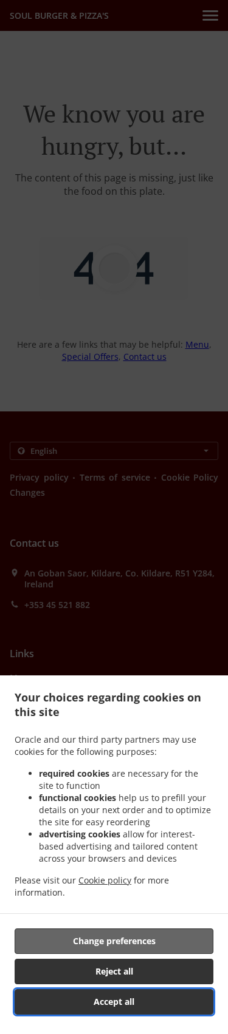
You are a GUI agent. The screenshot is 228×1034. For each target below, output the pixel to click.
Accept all (114, 1001)
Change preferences (114, 941)
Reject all (114, 971)
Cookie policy (104, 880)
